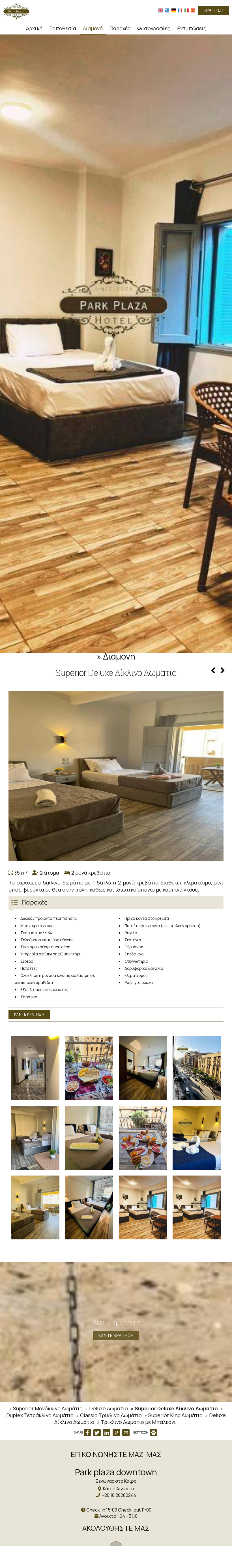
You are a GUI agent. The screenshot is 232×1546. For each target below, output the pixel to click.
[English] (160, 10)
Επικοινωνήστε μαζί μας (116, 1454)
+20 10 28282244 (119, 1495)
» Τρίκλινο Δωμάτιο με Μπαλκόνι (136, 1422)
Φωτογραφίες (153, 28)
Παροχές (119, 28)
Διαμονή (93, 28)
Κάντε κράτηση (29, 1014)
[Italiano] (186, 10)
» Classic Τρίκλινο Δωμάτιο (109, 1415)
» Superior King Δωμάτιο (173, 1415)
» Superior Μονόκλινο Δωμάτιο (46, 1408)
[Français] (180, 10)
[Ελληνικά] (167, 10)
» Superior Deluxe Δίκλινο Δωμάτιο (174, 1408)
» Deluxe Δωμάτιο (106, 1408)
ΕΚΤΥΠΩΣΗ (141, 1432)
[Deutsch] (173, 10)
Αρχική (34, 28)
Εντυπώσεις (191, 28)
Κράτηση (214, 10)
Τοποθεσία (62, 28)
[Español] (193, 10)
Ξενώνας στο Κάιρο (116, 1481)
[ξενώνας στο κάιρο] (16, 10)
